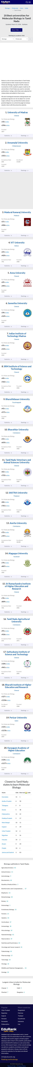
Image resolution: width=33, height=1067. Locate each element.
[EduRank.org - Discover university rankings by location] (5, 2)
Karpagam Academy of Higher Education (16, 749)
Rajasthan (5, 835)
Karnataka (5, 797)
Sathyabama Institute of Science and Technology (16, 653)
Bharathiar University (16, 429)
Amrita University (16, 523)
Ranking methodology (9, 1059)
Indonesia (21, 1021)
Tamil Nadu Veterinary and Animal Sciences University (16, 461)
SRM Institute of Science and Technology (16, 367)
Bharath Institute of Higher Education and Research (16, 686)
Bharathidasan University (16, 399)
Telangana (5, 805)
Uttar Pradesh (6, 831)
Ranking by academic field (16, 35)
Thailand (20, 1016)
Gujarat (4, 827)
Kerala (4, 810)
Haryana (4, 839)
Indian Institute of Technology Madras (16, 334)
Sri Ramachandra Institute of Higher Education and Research (16, 586)
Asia (21, 8)
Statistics (7, 135)
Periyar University (16, 717)
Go (30, 39)
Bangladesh (21, 1010)
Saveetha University (16, 303)
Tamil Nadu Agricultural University (16, 620)
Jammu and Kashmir (8, 852)
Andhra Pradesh (6, 801)
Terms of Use (11, 1066)
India (26, 8)
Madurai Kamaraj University (16, 212)
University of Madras (16, 112)
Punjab (4, 848)
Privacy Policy (21, 1066)
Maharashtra (6, 814)
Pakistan (20, 1013)
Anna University (16, 273)
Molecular (15, 8)
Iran (19, 1024)
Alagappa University (16, 553)
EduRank (24, 24)
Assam (4, 844)
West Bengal (6, 822)
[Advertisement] (16, 61)
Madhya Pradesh (7, 818)
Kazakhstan (21, 1018)
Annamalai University (16, 142)
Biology (7, 8)
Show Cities (15, 30)
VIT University (16, 242)
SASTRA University (16, 492)
